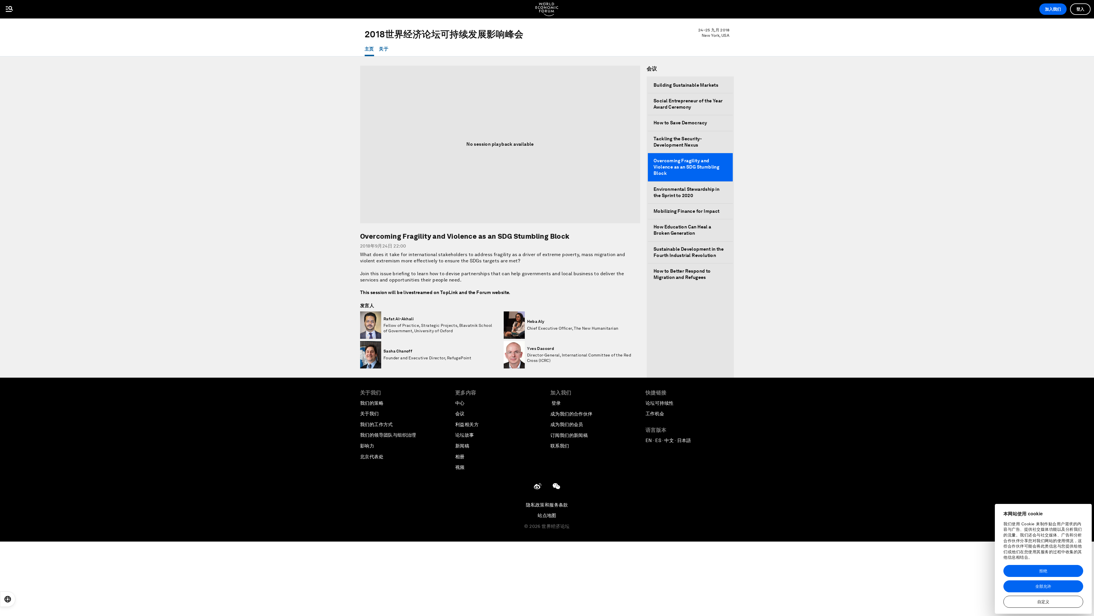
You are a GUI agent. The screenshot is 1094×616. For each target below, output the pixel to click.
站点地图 (547, 515)
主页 (369, 49)
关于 (383, 49)
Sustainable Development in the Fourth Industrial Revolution (689, 252)
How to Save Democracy (680, 122)
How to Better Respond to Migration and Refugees (682, 274)
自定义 (1043, 601)
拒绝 (1043, 571)
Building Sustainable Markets (686, 85)
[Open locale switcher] (7, 599)
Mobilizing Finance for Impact (687, 211)
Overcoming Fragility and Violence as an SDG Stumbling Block (686, 167)
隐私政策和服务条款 (547, 505)
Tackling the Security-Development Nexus (678, 142)
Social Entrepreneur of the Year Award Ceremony (688, 104)
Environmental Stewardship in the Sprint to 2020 (686, 192)
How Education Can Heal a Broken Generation (682, 230)
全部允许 (1043, 586)
